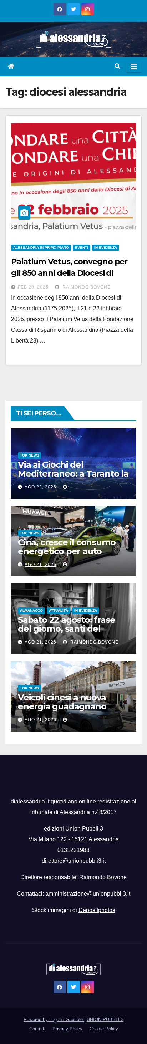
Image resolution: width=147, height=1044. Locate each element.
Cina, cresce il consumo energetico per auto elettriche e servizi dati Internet (66, 555)
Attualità (58, 610)
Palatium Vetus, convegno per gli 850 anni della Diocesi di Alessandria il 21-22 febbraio (69, 273)
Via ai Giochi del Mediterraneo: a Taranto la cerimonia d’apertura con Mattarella (73, 478)
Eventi (81, 248)
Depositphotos (96, 910)
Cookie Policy (104, 1028)
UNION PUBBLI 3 (105, 1019)
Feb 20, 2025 (33, 287)
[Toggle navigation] (134, 66)
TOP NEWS (29, 455)
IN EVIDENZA (105, 248)
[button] (117, 66)
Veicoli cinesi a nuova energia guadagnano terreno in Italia (62, 706)
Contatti (37, 1028)
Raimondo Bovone (86, 287)
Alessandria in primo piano (41, 248)
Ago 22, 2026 (40, 486)
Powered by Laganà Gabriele (54, 1019)
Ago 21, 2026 (40, 564)
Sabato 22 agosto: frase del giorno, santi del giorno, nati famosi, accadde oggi (66, 633)
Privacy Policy (67, 1028)
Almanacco (31, 610)
